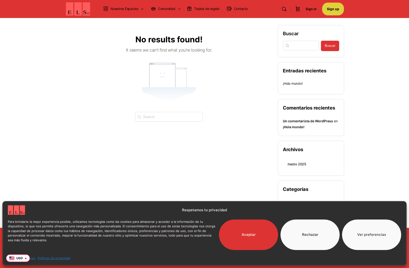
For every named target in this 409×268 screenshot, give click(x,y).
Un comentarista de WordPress (308, 121)
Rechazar (310, 234)
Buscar (291, 33)
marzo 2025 (297, 164)
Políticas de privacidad (54, 258)
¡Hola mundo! (292, 83)
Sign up (333, 9)
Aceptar (249, 234)
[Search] (284, 9)
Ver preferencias (371, 234)
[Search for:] (169, 116)
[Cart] (298, 9)
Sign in (311, 9)
